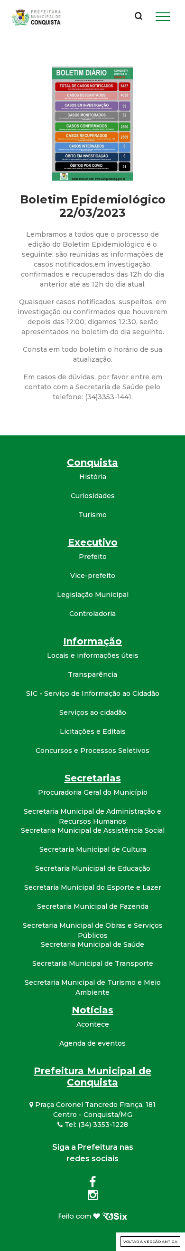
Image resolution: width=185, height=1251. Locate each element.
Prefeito (93, 556)
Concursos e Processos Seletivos (92, 750)
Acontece (92, 1024)
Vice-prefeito (92, 575)
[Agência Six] (92, 1215)
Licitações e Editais (93, 731)
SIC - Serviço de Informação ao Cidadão (92, 693)
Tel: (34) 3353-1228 (95, 1124)
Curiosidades (93, 495)
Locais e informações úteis (93, 655)
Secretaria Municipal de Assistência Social (93, 830)
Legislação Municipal (93, 594)
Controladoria (92, 613)
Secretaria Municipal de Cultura (92, 849)
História (92, 476)
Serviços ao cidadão (92, 712)
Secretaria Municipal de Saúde (92, 944)
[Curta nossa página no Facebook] (92, 1184)
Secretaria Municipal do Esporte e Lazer (92, 887)
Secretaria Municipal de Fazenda (92, 906)
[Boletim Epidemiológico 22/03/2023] (92, 123)
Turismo (92, 514)
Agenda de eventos (92, 1043)
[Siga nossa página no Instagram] (93, 1197)
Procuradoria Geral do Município (93, 792)
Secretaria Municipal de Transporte (92, 963)
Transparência (92, 674)
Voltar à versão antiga (150, 1241)
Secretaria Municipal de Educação (92, 868)
